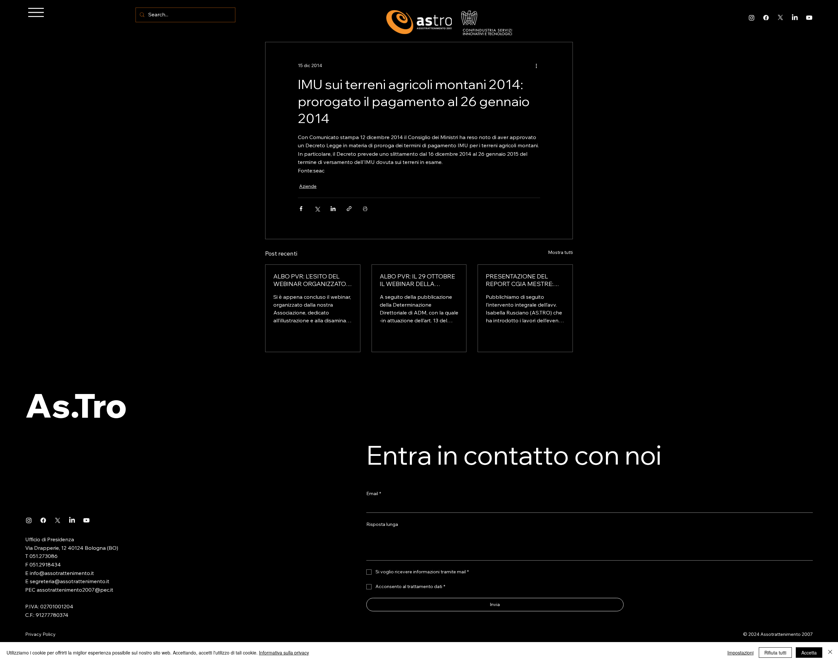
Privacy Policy (40, 634)
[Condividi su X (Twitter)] (317, 209)
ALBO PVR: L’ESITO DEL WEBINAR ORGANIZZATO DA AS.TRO (309, 280)
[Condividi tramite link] (349, 209)
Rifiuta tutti (775, 652)
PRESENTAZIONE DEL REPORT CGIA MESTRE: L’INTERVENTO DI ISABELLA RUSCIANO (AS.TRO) (525, 280)
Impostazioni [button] (740, 652)
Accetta (809, 652)
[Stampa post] (365, 209)
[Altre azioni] (536, 66)
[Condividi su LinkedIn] (333, 209)
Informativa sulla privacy (284, 652)
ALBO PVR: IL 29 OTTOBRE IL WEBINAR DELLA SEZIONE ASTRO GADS (417, 280)
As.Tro (76, 405)
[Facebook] (766, 17)
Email (373, 493)
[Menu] (36, 12)
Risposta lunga (382, 524)
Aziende (308, 186)
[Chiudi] (830, 652)
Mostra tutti (560, 252)
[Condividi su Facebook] (301, 209)
